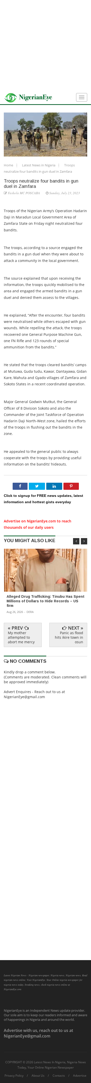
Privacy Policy (14, 1075)
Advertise (79, 1075)
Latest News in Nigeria (39, 165)
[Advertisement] (45, 45)
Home (9, 165)
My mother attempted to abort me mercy (21, 637)
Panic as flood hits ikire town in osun (69, 637)
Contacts (59, 1075)
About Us (38, 1075)
